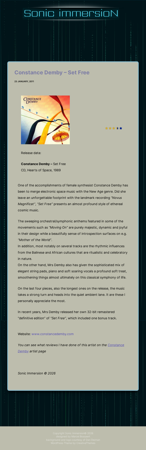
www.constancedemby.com (53, 334)
